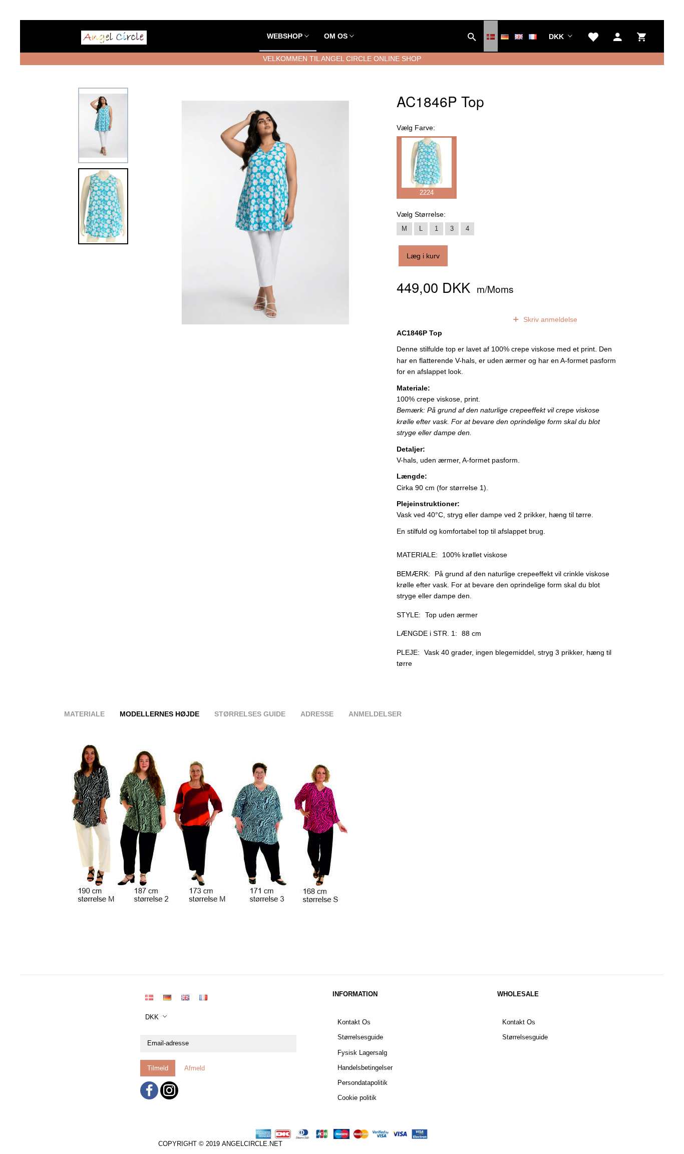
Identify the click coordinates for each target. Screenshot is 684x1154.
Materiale (84, 714)
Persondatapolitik (362, 1082)
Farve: (416, 128)
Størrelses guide (249, 714)
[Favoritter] (593, 36)
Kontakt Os (354, 1022)
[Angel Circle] (114, 36)
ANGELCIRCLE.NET (252, 1143)
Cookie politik (357, 1097)
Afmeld (194, 1068)
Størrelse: (421, 214)
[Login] (617, 36)
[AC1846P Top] (265, 213)
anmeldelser (473, 319)
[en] (519, 36)
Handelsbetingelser (365, 1067)
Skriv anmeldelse (549, 319)
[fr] (533, 36)
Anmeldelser (375, 714)
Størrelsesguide (360, 1037)
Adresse (316, 714)
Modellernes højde (159, 714)
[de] (505, 36)
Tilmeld (157, 1068)
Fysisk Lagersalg (362, 1052)
